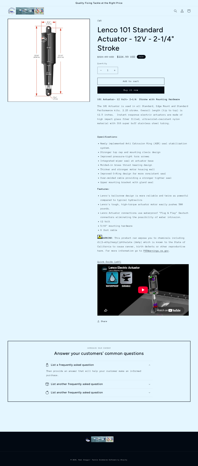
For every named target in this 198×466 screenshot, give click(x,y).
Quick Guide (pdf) (109, 262)
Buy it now (131, 90)
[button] (175, 11)
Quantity (102, 63)
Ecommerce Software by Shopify (113, 460)
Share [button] (104, 321)
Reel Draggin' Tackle (88, 460)
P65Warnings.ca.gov (156, 250)
